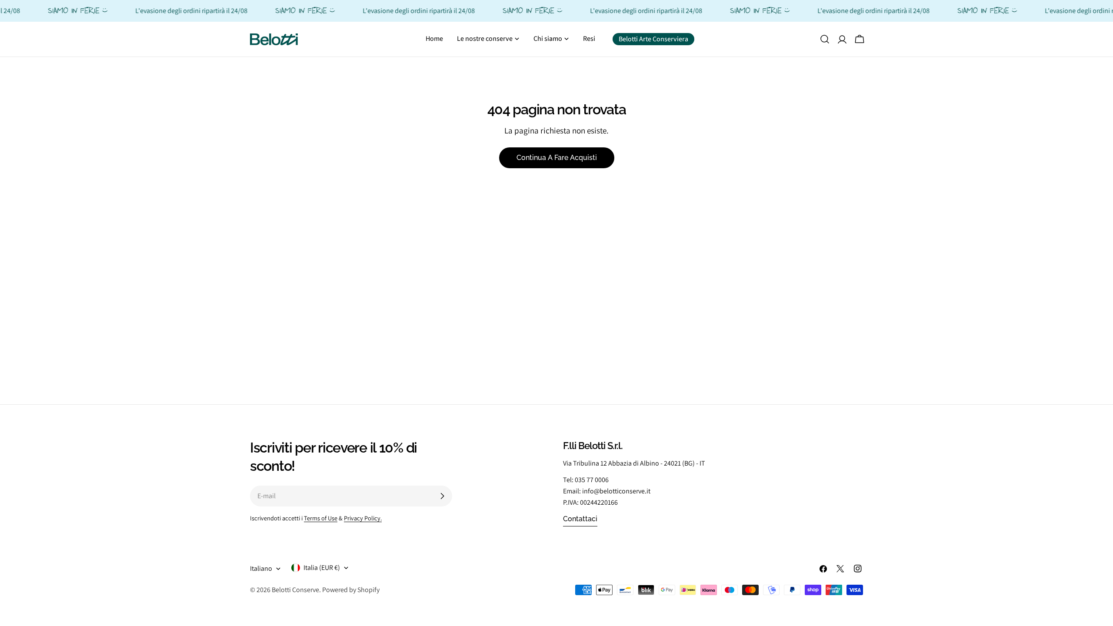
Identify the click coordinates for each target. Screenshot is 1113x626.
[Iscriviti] (442, 496)
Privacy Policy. (363, 518)
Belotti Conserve (295, 589)
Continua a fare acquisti (557, 157)
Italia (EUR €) (321, 567)
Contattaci (580, 519)
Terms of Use (320, 518)
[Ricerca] (824, 39)
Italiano (261, 568)
